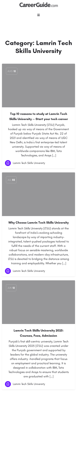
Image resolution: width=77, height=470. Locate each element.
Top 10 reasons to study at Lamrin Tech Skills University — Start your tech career (38, 116)
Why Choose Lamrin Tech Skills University (38, 222)
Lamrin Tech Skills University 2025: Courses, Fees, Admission (39, 333)
